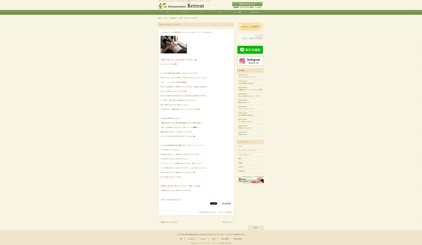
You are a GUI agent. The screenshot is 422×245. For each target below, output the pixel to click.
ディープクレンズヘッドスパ (247, 150)
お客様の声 (173, 18)
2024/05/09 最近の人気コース (244, 101)
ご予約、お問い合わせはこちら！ (171, 199)
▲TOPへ (256, 227)
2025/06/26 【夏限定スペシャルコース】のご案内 (250, 89)
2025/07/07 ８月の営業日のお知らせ (246, 82)
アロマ (240, 146)
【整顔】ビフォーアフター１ (169, 222)
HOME (159, 18)
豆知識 (240, 163)
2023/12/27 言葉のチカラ (242, 133)
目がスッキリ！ (227, 222)
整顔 (239, 158)
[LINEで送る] (226, 203)
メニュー (202, 12)
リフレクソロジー (244, 154)
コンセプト (184, 12)
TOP (167, 12)
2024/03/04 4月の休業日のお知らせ (245, 114)
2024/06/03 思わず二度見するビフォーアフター (249, 95)
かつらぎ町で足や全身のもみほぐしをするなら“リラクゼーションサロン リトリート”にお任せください (211, 234)
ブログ (220, 12)
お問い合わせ (255, 12)
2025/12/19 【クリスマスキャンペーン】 (247, 76)
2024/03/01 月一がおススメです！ (245, 120)
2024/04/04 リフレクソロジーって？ (246, 108)
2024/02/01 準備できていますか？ (245, 127)
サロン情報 (237, 12)
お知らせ (241, 167)
